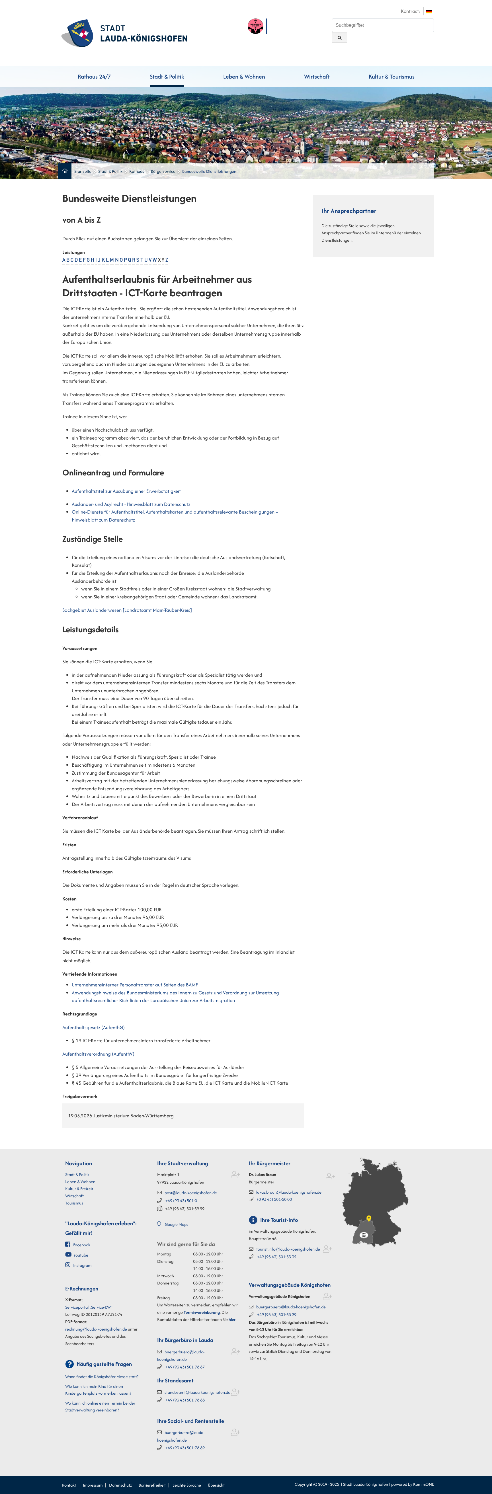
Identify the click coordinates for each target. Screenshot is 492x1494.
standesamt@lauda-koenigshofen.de (197, 1392)
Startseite (82, 171)
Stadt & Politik (167, 76)
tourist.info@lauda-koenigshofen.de (288, 1249)
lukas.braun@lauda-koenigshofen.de (288, 1192)
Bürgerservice (163, 171)
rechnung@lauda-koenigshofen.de (96, 1329)
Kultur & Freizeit (79, 1189)
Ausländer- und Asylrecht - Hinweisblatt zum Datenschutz (131, 504)
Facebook (81, 1245)
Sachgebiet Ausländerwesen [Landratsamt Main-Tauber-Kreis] (127, 610)
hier (232, 1319)
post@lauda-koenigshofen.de (191, 1193)
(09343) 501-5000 (274, 1199)
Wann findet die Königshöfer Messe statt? (101, 1377)
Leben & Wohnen (244, 76)
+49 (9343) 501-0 (181, 1201)
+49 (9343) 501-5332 (276, 1257)
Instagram (82, 1265)
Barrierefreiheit (152, 1485)
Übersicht (216, 1485)
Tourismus (74, 1203)
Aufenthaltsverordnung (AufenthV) (98, 1053)
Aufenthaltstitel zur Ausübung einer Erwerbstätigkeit (126, 491)
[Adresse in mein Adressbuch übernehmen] (235, 1176)
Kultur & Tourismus (392, 76)
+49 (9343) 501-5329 (276, 1314)
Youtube (80, 1255)
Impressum (92, 1485)
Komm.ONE (423, 1484)
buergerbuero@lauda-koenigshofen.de (291, 1307)
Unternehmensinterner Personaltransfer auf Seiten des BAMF (135, 984)
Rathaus (136, 171)
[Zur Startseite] (124, 32)
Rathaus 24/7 (94, 76)
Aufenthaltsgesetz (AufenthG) (93, 1027)
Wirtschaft (317, 76)
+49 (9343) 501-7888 (185, 1400)
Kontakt (69, 1485)
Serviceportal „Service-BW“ (88, 1307)
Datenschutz (120, 1485)
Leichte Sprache (187, 1485)
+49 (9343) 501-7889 (185, 1448)
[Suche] (339, 37)
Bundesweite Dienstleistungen (209, 171)
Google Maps (176, 1224)
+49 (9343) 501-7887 (185, 1367)
